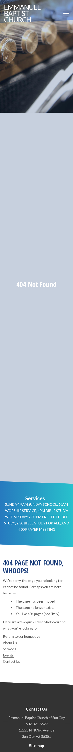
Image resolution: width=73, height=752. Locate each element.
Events (8, 655)
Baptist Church (22, 13)
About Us (10, 642)
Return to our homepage (21, 636)
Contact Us (11, 661)
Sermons (9, 649)
